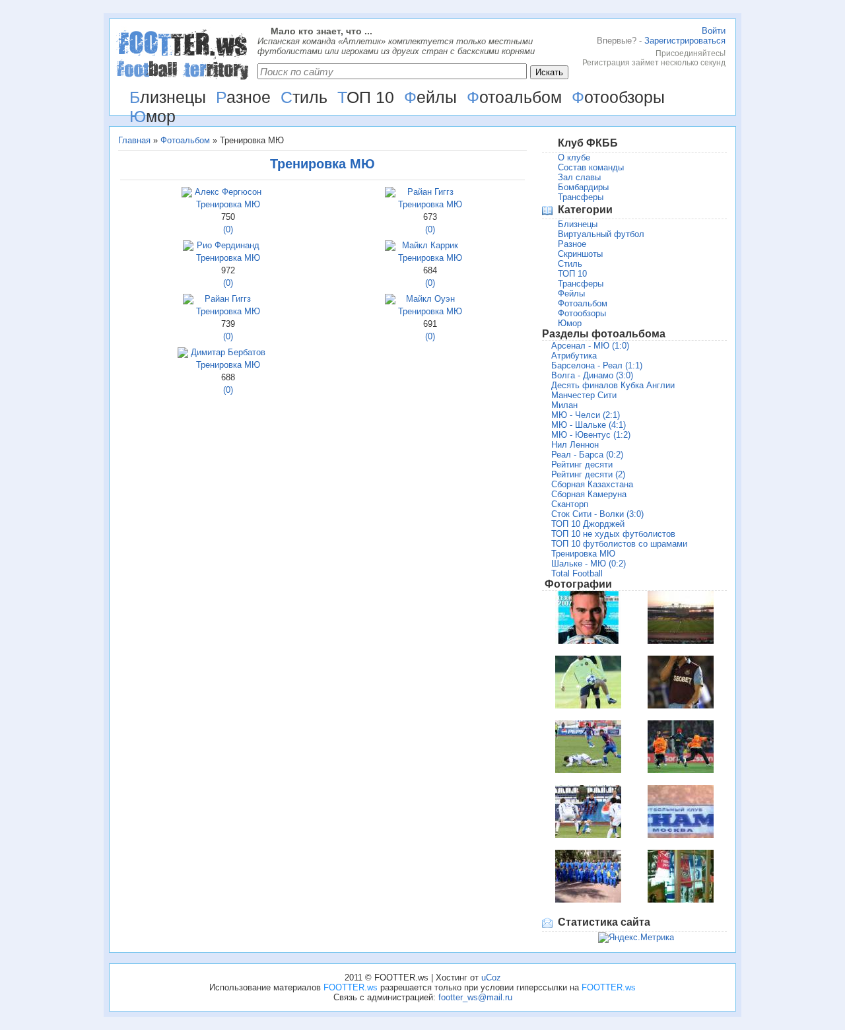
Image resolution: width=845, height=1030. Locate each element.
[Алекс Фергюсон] (187, 194)
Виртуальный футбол (601, 234)
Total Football (577, 573)
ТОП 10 (572, 274)
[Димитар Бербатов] (183, 355)
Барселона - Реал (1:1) (596, 365)
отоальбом (514, 97)
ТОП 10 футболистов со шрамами (619, 544)
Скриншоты (580, 254)
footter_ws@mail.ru (475, 997)
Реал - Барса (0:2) (587, 455)
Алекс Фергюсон (228, 192)
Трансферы (580, 197)
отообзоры (618, 97)
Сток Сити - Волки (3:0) (597, 514)
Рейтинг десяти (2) (588, 474)
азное (243, 97)
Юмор (570, 323)
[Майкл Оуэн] (390, 301)
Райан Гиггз (430, 192)
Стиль (570, 264)
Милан (564, 405)
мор (152, 116)
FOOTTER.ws (350, 987)
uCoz (491, 977)
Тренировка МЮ (228, 204)
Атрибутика (574, 355)
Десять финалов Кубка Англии (613, 385)
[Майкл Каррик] (390, 248)
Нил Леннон (575, 445)
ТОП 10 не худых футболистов (613, 534)
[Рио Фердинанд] (188, 248)
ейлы (430, 97)
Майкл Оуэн (430, 299)
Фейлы (571, 293)
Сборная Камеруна (588, 494)
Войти (714, 31)
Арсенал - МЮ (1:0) (590, 346)
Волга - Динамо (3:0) (592, 375)
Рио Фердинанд (228, 245)
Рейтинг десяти (582, 464)
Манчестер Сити (584, 395)
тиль (304, 97)
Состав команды (591, 167)
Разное (572, 244)
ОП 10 (365, 97)
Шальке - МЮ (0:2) (588, 563)
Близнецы (577, 224)
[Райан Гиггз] (390, 194)
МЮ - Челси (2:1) (585, 415)
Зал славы (579, 177)
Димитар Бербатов (228, 352)
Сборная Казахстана (592, 484)
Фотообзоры (582, 313)
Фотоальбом (185, 140)
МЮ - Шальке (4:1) (588, 425)
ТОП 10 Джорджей (588, 524)
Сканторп (569, 504)
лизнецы (167, 97)
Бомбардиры (583, 187)
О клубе (574, 157)
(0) (228, 229)
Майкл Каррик (430, 245)
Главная (134, 140)
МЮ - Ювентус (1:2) (590, 435)
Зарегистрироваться (685, 41)
